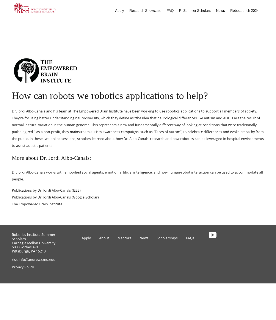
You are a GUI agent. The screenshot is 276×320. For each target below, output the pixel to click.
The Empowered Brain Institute (97, 111)
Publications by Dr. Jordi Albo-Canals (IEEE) (46, 190)
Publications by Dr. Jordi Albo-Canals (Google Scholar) (55, 197)
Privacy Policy (23, 267)
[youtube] (212, 235)
